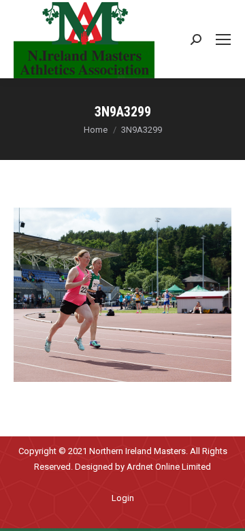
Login (123, 498)
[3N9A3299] (122, 295)
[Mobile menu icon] (223, 39)
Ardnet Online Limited (169, 467)
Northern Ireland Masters (137, 451)
